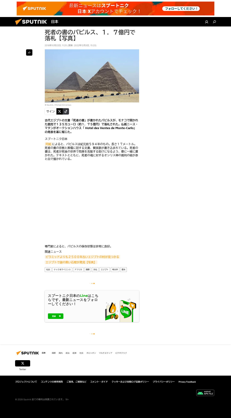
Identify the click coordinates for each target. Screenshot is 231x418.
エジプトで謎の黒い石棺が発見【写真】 (71, 262)
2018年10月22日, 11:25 (56, 45)
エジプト (104, 269)
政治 (67, 353)
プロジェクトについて (26, 381)
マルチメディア (105, 353)
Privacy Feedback (187, 381)
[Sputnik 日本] (32, 25)
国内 (61, 353)
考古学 (115, 269)
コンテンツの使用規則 (52, 381)
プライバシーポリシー (164, 381)
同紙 (48, 144)
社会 (48, 269)
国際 (88, 269)
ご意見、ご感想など (76, 381)
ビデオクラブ (121, 353)
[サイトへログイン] (207, 22)
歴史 (123, 269)
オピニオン (91, 353)
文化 (95, 269)
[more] (29, 52)
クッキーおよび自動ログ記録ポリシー (130, 381)
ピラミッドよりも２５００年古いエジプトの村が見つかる (82, 257)
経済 (74, 353)
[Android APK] (205, 393)
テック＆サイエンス (62, 269)
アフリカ (78, 269)
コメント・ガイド (99, 381)
